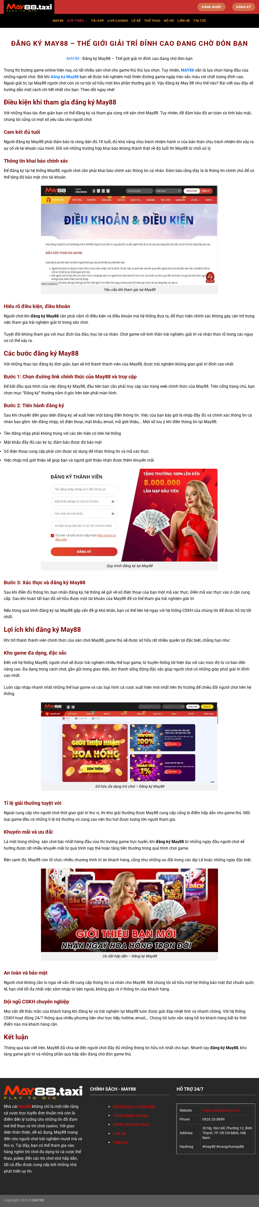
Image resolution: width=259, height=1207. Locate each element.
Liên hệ (184, 21)
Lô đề (136, 21)
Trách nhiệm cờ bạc (130, 1115)
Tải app (97, 21)
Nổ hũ (169, 21)
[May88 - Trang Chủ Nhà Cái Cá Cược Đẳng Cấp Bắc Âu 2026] (29, 8)
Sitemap (120, 1142)
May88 (58, 21)
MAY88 (73, 58)
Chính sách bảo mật (131, 1124)
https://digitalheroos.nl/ (221, 1110)
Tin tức (199, 21)
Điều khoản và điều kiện (134, 1106)
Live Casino (117, 21)
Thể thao (152, 21)
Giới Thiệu (75, 21)
